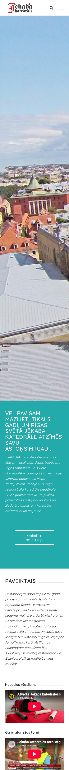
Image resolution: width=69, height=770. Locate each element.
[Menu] (58, 8)
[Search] (49, 8)
